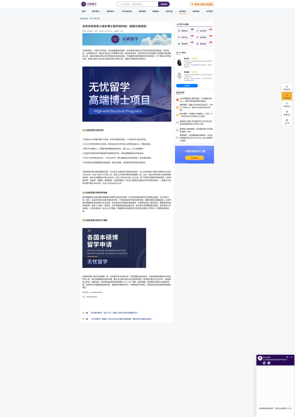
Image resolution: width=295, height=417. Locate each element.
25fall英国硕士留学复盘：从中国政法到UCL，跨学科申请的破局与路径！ (196, 99)
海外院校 (196, 11)
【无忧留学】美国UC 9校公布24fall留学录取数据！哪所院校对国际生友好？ (122, 318)
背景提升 (155, 11)
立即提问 (187, 86)
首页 (84, 11)
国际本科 (110, 11)
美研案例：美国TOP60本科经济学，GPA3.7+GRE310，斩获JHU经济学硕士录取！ (196, 107)
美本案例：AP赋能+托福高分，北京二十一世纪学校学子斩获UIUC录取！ (196, 115)
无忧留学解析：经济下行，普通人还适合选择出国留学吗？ (115, 312)
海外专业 (169, 11)
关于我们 (209, 11)
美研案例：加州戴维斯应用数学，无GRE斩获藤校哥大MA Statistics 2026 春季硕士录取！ (196, 138)
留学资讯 (182, 11)
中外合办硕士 (127, 11)
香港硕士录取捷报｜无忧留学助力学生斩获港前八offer (196, 130)
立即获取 (194, 157)
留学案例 (142, 11)
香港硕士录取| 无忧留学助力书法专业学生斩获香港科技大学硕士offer (196, 122)
